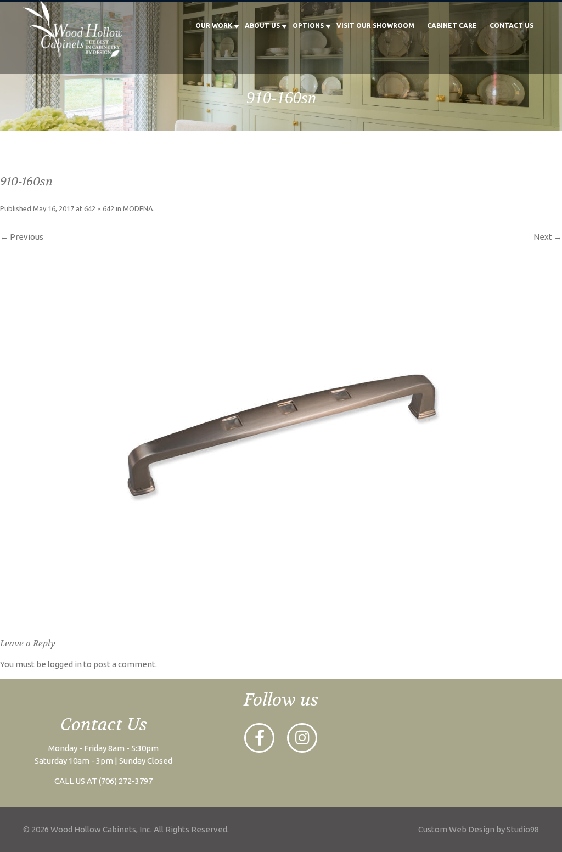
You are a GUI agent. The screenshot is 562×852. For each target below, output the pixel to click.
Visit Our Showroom (375, 25)
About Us (262, 25)
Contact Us (511, 25)
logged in (65, 664)
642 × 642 (99, 208)
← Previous (21, 236)
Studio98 (523, 829)
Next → (547, 236)
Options (308, 25)
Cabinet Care (452, 25)
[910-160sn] (281, 434)
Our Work (213, 25)
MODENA (138, 208)
